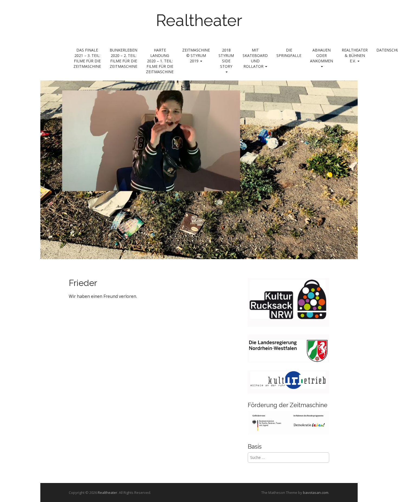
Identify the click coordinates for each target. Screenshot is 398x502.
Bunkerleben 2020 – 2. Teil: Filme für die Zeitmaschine (123, 58)
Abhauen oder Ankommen (321, 55)
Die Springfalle (288, 52)
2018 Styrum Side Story (226, 58)
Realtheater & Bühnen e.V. (355, 55)
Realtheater (199, 20)
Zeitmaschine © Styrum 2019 (196, 55)
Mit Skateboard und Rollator (255, 58)
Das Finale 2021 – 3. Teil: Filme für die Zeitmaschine (87, 58)
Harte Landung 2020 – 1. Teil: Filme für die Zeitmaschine (160, 60)
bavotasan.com (315, 492)
